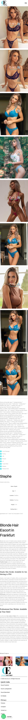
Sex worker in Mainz (11, 616)
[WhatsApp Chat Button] (3, 716)
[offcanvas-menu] (25, 3)
